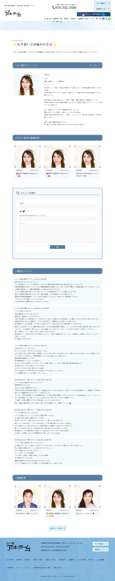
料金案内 (27, 560)
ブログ (92, 18)
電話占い (74, 18)
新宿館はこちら (101, 9)
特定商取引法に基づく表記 (41, 567)
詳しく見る (93, 65)
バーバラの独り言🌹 (20, 279)
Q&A (86, 18)
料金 (61, 18)
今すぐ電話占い (101, 3)
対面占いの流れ (38, 560)
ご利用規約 (9, 567)
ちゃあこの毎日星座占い (94, 14)
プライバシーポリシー (23, 567)
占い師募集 (100, 560)
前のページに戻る (56, 528)
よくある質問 (81, 560)
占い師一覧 (47, 18)
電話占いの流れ (51, 560)
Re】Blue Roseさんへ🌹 (22, 380)
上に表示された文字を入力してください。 (32, 215)
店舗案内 (81, 18)
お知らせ (91, 560)
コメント (22, 223)
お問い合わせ (57, 567)
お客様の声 (62, 560)
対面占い (67, 18)
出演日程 (55, 18)
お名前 (21, 203)
